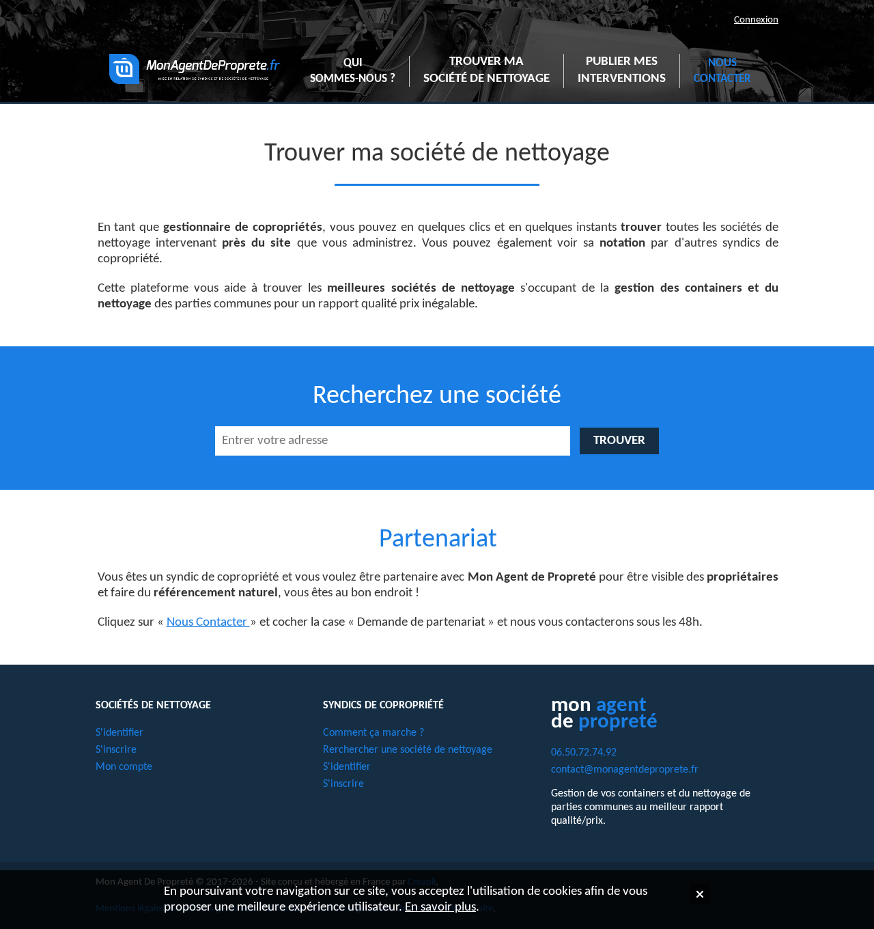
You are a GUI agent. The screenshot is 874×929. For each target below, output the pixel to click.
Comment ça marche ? (373, 732)
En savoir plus (440, 907)
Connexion (756, 19)
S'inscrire (116, 750)
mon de (604, 714)
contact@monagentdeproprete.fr (625, 769)
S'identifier (119, 732)
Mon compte (124, 767)
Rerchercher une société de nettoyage (407, 750)
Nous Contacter (208, 622)
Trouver (619, 440)
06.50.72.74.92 (584, 752)
